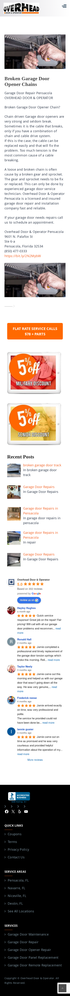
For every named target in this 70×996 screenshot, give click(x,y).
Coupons (15, 834)
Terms (12, 842)
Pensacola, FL (18, 880)
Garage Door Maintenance (28, 934)
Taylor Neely (24, 666)
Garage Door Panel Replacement (33, 957)
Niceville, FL (17, 896)
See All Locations (21, 911)
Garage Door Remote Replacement (35, 965)
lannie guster (25, 729)
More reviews (35, 759)
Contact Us (16, 857)
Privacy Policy (18, 849)
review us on (27, 600)
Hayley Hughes (26, 608)
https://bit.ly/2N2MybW (22, 256)
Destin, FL (15, 903)
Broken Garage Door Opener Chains (26, 81)
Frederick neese (27, 698)
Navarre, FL (16, 888)
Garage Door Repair (23, 942)
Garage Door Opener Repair (29, 950)
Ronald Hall (24, 639)
